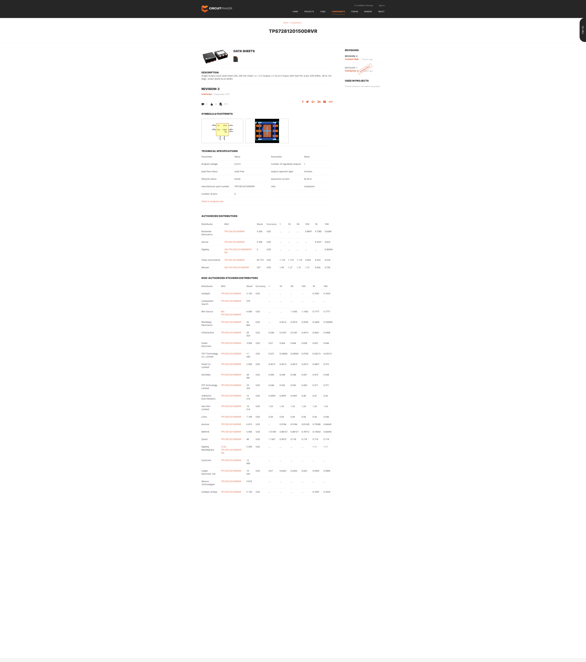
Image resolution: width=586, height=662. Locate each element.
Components (338, 11)
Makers (368, 11)
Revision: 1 (351, 67)
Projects (309, 11)
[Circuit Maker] (216, 8)
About (381, 11)
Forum (354, 11)
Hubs (323, 11)
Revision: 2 (351, 56)
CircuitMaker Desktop (363, 5)
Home (295, 11)
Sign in (382, 5)
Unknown (206, 94)
